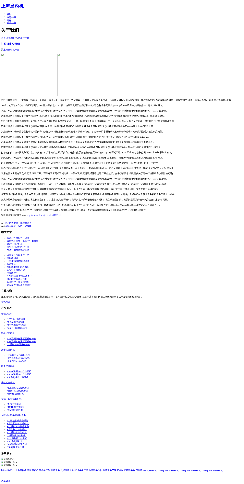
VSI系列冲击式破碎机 (18, 377)
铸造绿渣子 (12, 264)
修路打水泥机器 (15, 244)
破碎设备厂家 (109, 470)
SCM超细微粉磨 (15, 410)
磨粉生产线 (23, 38)
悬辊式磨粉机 (8, 382)
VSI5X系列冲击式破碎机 (19, 374)
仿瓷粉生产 (12, 273)
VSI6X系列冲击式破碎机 (19, 371)
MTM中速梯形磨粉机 (17, 391)
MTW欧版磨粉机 (15, 394)
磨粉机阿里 (12, 258)
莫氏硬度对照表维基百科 (19, 285)
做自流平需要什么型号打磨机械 (22, 241)
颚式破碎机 (6, 314)
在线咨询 (5, 302)
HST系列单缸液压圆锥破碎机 (21, 338)
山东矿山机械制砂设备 (18, 261)
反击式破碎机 (8, 350)
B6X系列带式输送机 (17, 444)
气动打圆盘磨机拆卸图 (18, 250)
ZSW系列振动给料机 (17, 438)
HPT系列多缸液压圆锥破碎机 (21, 341)
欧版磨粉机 (32, 470)
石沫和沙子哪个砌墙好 (18, 282)
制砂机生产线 (8, 470)
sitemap (146, 470)
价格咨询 (5, 481)
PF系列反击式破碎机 (17, 361)
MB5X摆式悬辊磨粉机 (18, 388)
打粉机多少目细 (10, 43)
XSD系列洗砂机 (15, 441)
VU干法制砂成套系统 (17, 420)
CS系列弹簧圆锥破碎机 (18, 344)
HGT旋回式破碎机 (16, 319)
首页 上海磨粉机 (9, 38)
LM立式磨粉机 (14, 404)
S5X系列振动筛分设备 (18, 426)
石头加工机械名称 (16, 270)
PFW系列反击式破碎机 (18, 358)
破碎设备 (55, 470)
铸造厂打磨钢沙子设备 (18, 238)
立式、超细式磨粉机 (11, 399)
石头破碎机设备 (125, 470)
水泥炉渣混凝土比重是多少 (18, 223)
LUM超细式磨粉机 (16, 407)
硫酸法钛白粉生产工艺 (18, 255)
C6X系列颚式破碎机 (17, 328)
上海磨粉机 (21, 470)
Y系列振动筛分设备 (17, 429)
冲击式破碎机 (8, 366)
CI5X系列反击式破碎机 (18, 355)
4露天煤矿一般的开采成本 (18, 226)
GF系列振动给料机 (16, 435)
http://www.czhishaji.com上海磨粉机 (44, 215)
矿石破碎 (137, 470)
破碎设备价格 (95, 470)
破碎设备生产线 (80, 470)
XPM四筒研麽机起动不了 (19, 276)
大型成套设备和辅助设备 (13, 415)
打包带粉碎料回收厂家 (18, 247)
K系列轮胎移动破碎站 (18, 423)
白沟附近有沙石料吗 (17, 279)
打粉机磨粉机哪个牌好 (18, 267)
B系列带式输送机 (15, 447)
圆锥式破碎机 (8, 333)
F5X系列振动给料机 (17, 432)
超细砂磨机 (66, 470)
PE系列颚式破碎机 (16, 322)
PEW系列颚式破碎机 (17, 325)
